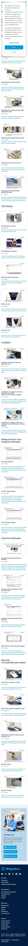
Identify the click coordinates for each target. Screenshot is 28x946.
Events (3, 909)
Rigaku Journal (5, 905)
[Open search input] (19, 2)
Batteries (3, 896)
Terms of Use (4, 941)
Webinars (3, 907)
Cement (3, 897)
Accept (14, 47)
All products (4, 880)
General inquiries (5, 927)
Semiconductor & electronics (8, 892)
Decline (14, 52)
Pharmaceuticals (5, 894)
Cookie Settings (5, 940)
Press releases (5, 913)
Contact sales (4, 925)
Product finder (5, 882)
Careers (3, 928)
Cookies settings (14, 42)
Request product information (8, 884)
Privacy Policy (15, 940)
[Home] (2, 11)
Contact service (5, 923)
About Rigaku (4, 921)
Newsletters (4, 911)
